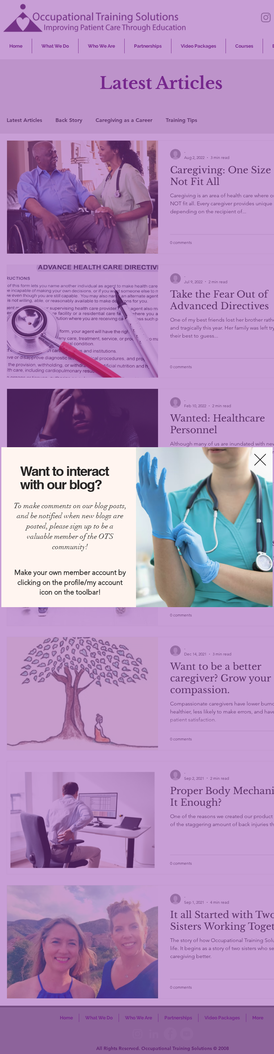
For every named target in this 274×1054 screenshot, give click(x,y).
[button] (260, 460)
